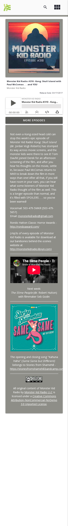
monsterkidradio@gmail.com (35, 216)
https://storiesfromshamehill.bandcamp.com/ (37, 369)
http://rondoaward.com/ (24, 226)
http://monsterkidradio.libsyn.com (30, 249)
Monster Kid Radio (16, 88)
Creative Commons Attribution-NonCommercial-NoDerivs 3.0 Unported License (34, 400)
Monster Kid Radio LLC (38, 392)
